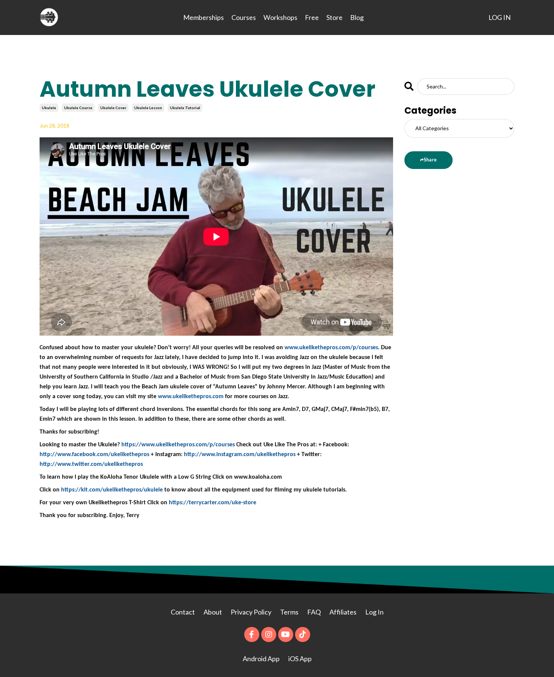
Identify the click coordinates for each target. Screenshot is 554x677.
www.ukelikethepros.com (190, 397)
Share (430, 160)
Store (334, 17)
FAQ (314, 612)
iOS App (300, 658)
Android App (261, 658)
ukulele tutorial (185, 107)
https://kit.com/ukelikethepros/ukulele (112, 490)
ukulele (49, 107)
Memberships (203, 17)
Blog (357, 17)
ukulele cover (113, 107)
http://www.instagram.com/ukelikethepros (239, 455)
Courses (243, 17)
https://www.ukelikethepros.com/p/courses (178, 445)
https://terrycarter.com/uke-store (212, 503)
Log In (374, 612)
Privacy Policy (251, 612)
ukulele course (78, 107)
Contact (183, 612)
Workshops (280, 17)
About (213, 612)
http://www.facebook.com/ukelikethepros (94, 455)
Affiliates (343, 612)
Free (312, 17)
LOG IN (499, 17)
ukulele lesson (148, 107)
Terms (289, 612)
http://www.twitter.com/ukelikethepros (91, 464)
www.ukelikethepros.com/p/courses (331, 348)
